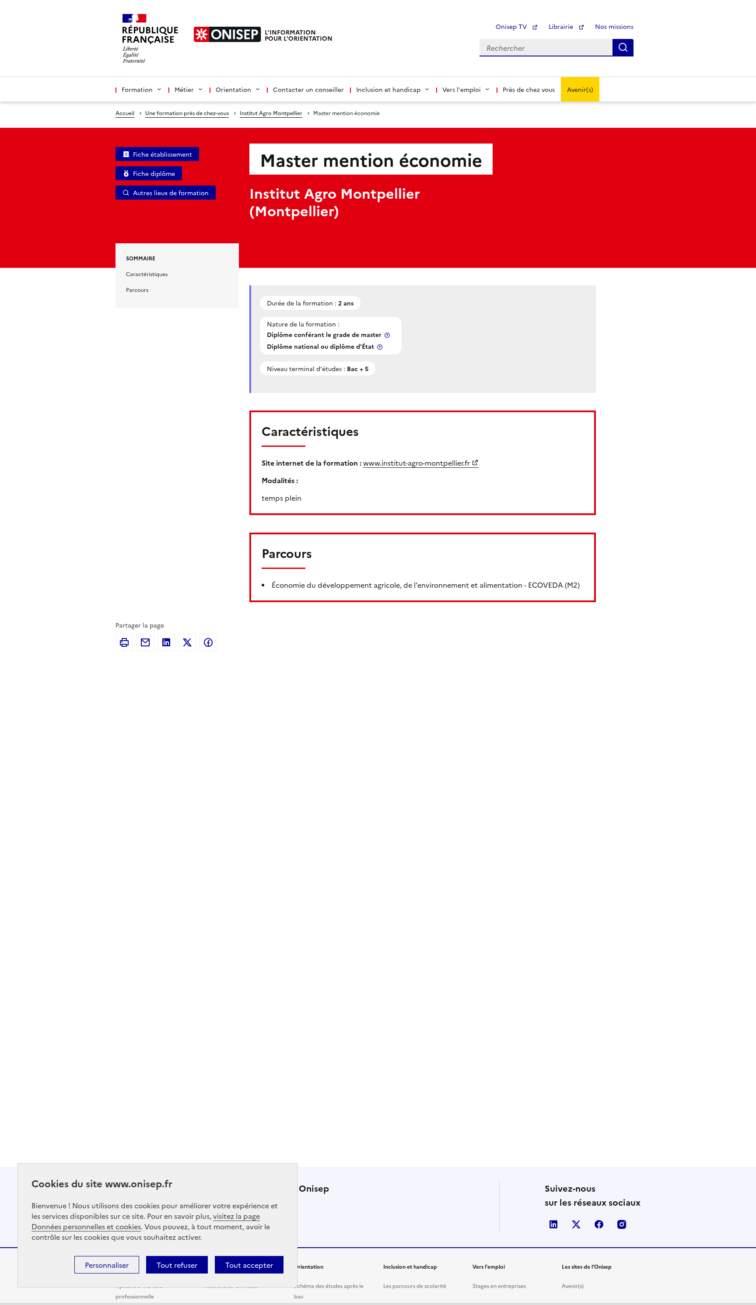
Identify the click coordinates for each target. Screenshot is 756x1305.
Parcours (137, 289)
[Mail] (145, 642)
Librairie (562, 26)
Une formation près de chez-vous (187, 112)
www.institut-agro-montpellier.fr (416, 462)
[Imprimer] (124, 642)
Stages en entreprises (499, 1285)
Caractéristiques (147, 273)
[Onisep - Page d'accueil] (227, 34)
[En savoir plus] (388, 335)
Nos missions (614, 26)
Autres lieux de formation (171, 192)
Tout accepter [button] (249, 1265)
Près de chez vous (529, 89)
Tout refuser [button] (177, 1265)
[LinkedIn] (166, 642)
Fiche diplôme (154, 173)
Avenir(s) (580, 89)
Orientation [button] (233, 89)
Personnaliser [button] (107, 1265)
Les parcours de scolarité (414, 1285)
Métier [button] (184, 89)
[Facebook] (208, 642)
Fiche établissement (162, 154)
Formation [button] (137, 89)
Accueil (125, 112)
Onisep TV (512, 26)
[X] (187, 642)
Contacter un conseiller (308, 89)
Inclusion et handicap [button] (388, 89)
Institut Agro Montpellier (271, 112)
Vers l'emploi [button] (461, 89)
